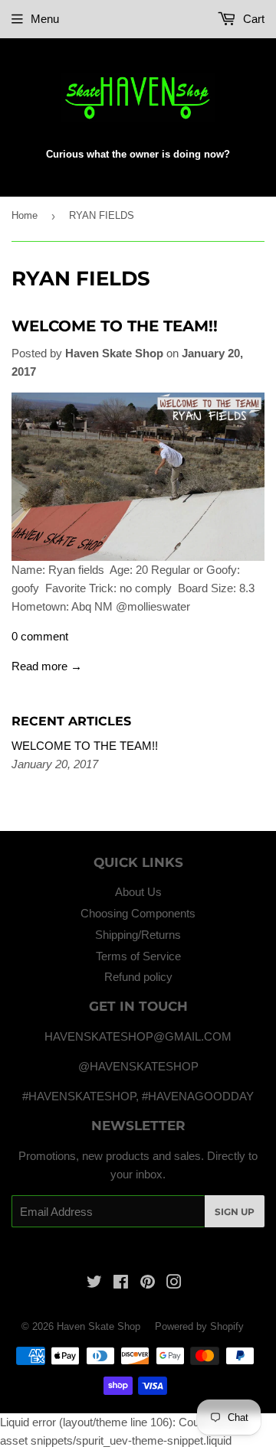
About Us (138, 891)
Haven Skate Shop (98, 1326)
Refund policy (138, 976)
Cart (252, 18)
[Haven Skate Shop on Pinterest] (148, 1283)
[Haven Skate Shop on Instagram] (174, 1283)
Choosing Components (138, 913)
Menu (45, 18)
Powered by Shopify (199, 1326)
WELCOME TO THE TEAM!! (115, 326)
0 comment (40, 636)
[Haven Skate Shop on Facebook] (121, 1283)
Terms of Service (138, 956)
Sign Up (235, 1211)
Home (25, 215)
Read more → (47, 666)
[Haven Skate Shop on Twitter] (94, 1283)
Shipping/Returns (138, 934)
